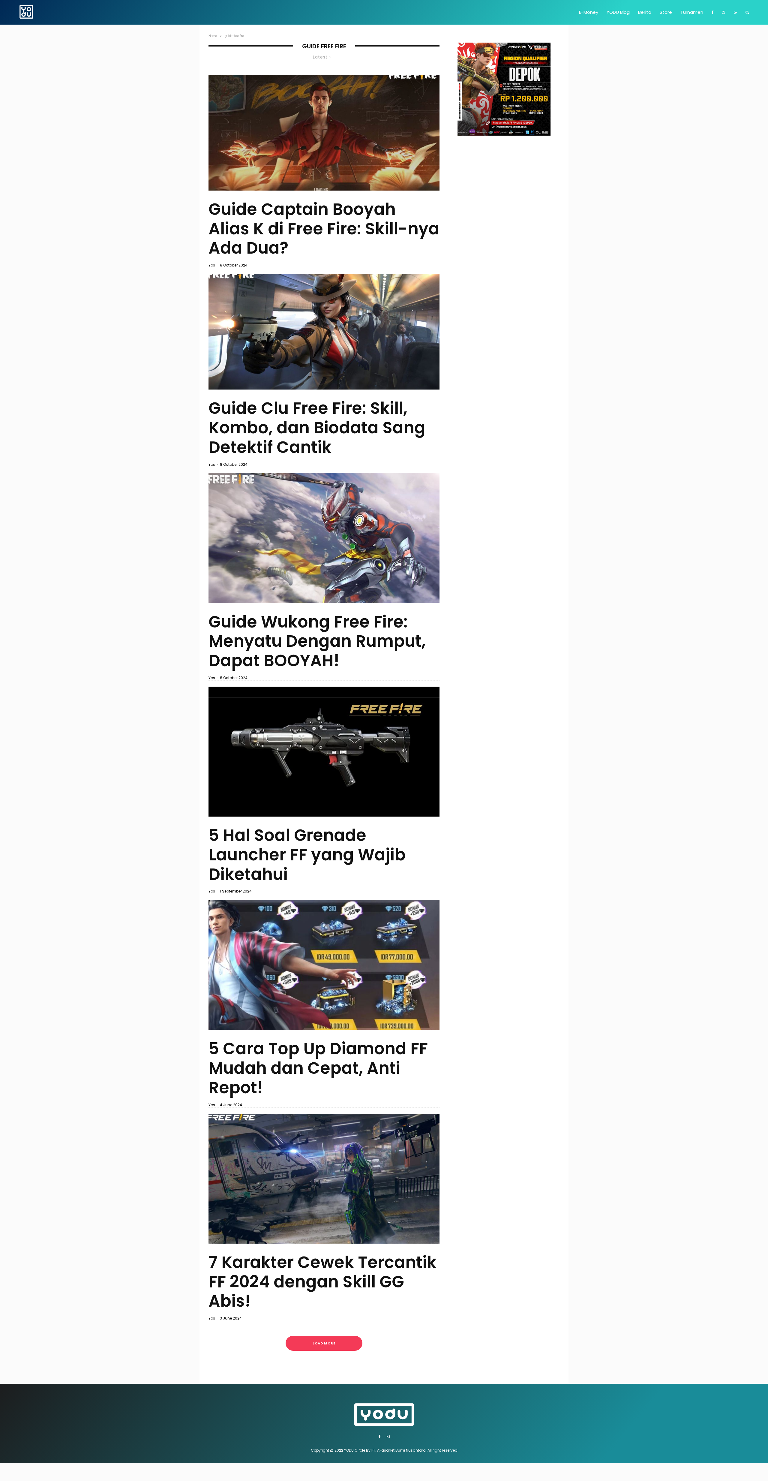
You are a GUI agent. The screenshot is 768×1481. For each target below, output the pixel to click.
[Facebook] (712, 12)
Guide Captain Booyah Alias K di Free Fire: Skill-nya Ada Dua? (324, 229)
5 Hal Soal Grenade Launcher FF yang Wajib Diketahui (307, 855)
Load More (324, 1343)
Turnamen (691, 12)
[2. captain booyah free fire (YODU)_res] (324, 133)
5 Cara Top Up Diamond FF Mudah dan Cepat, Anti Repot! (318, 1068)
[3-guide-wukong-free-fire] (324, 538)
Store (666, 12)
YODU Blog (618, 12)
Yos (211, 265)
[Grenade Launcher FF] (324, 752)
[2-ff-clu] (324, 332)
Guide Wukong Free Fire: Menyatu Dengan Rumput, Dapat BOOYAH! (317, 641)
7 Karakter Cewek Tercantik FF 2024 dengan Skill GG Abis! (322, 1282)
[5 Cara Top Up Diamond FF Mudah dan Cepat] (324, 965)
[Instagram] (723, 12)
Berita (644, 12)
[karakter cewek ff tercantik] (324, 1179)
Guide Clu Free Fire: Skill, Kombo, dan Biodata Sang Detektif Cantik (316, 428)
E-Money (588, 12)
